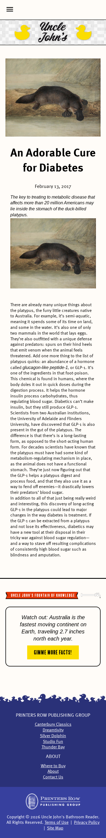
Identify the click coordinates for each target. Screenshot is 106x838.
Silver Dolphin (53, 736)
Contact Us (53, 777)
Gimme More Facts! (53, 651)
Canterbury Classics (53, 724)
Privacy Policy (86, 823)
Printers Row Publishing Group (53, 715)
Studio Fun (53, 742)
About (53, 756)
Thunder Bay (53, 747)
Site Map (55, 828)
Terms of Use (56, 823)
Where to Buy (53, 766)
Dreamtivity (53, 730)
